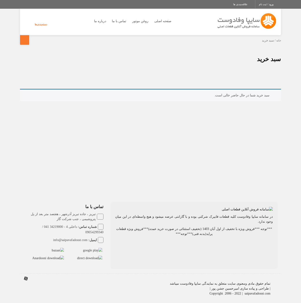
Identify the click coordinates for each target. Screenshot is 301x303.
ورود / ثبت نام (266, 4)
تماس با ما (119, 21)
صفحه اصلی (162, 21)
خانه (278, 40)
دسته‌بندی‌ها (41, 24)
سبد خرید (269, 59)
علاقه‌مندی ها (240, 4)
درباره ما (100, 21)
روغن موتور (140, 21)
